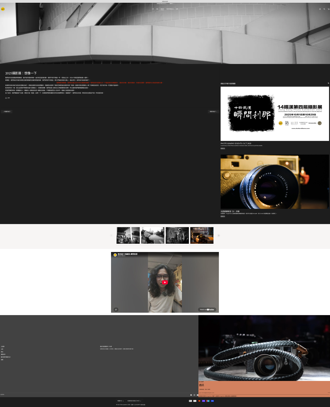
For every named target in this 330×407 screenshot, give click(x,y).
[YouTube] (197, 395)
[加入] (328, 392)
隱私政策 (227, 396)
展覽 (2, 359)
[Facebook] (191, 395)
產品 (2, 352)
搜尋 (132, 405)
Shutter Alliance (122, 405)
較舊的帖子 (6, 111)
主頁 (2, 349)
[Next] (218, 235)
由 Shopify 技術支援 (139, 405)
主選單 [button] (2, 346)
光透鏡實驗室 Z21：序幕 (230, 211)
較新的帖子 (213, 111)
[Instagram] (194, 395)
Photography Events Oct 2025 (236, 143)
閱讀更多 (223, 148)
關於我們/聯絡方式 (5, 357)
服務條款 (234, 396)
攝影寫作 (3, 354)
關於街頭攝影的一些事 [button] (106, 346)
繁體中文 (171, 3)
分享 (8, 98)
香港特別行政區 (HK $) (161, 3)
